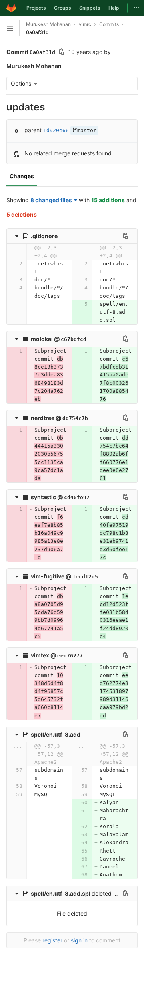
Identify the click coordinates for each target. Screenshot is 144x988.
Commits (109, 24)
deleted (72, 893)
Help (113, 8)
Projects (36, 8)
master (86, 130)
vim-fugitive (47, 576)
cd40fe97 (77, 497)
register (52, 940)
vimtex (40, 655)
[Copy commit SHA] (61, 52)
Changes (22, 176)
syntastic (43, 497)
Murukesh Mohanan (48, 24)
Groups (62, 8)
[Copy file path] (125, 236)
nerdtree (42, 417)
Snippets (89, 8)
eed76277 (70, 656)
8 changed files (51, 200)
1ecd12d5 (85, 577)
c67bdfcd (73, 339)
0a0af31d (37, 32)
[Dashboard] (11, 8)
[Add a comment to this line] (6, 268)
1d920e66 (56, 130)
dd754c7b (75, 418)
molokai (42, 338)
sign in (79, 940)
